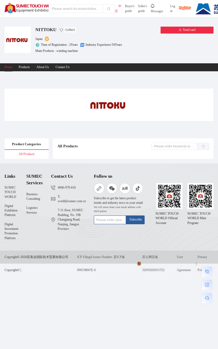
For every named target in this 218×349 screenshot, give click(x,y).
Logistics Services (32, 210)
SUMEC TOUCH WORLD (10, 192)
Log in (172, 9)
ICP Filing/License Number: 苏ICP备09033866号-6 (101, 263)
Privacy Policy (202, 263)
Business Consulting (33, 197)
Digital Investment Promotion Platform (11, 231)
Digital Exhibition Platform (11, 210)
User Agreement (184, 263)
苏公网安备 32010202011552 (153, 263)
